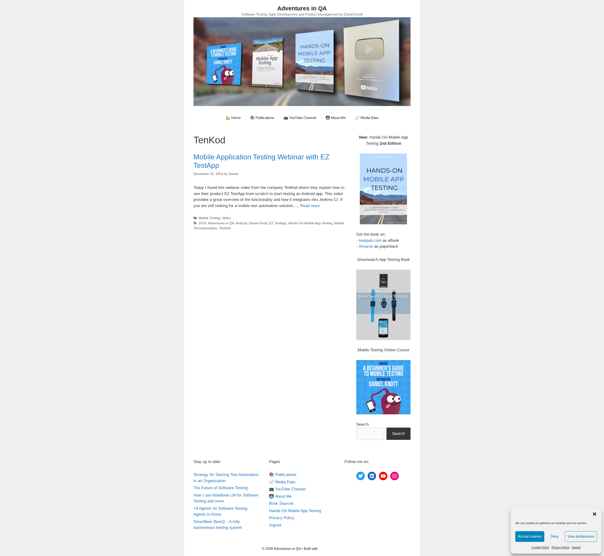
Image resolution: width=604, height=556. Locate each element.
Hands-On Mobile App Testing (295, 511)
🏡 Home (233, 118)
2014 (202, 223)
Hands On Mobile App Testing (310, 223)
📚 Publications (262, 118)
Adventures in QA (302, 8)
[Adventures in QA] (302, 61)
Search (362, 424)
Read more (310, 206)
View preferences (580, 536)
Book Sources (281, 503)
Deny (554, 536)
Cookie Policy (540, 547)
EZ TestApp (277, 223)
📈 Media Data (366, 118)
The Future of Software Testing (220, 488)
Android (241, 223)
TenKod (225, 228)
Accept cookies (530, 536)
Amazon (366, 246)
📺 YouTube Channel (300, 118)
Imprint (576, 547)
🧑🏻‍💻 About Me (336, 118)
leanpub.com (370, 240)
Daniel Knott (258, 223)
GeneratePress (330, 549)
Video (226, 218)
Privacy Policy (561, 547)
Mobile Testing (209, 218)
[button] (594, 514)
